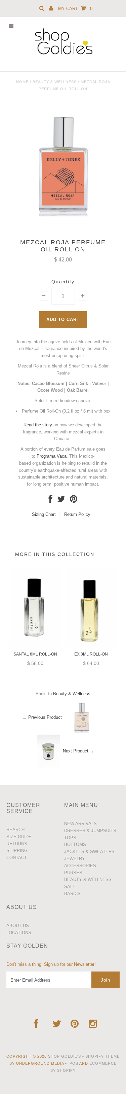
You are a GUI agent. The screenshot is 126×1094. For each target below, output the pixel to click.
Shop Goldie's (64, 1056)
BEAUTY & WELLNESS (88, 879)
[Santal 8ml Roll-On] (35, 645)
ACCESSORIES (80, 865)
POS (74, 1063)
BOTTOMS (75, 844)
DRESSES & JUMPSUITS (90, 830)
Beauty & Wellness (55, 82)
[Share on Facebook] (50, 500)
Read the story (38, 424)
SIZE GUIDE (19, 836)
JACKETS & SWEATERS (89, 851)
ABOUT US (17, 925)
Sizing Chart (44, 514)
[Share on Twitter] (61, 500)
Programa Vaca (52, 456)
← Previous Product (42, 717)
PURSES (73, 872)
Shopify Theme (102, 1056)
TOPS (70, 837)
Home (22, 82)
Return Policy (77, 514)
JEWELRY (74, 858)
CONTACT (16, 857)
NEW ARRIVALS (80, 823)
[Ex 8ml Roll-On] (91, 645)
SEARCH (15, 829)
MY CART (75, 8)
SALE (70, 886)
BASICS (72, 893)
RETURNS (16, 843)
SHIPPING (17, 850)
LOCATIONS (18, 932)
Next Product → (78, 751)
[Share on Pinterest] (73, 500)
